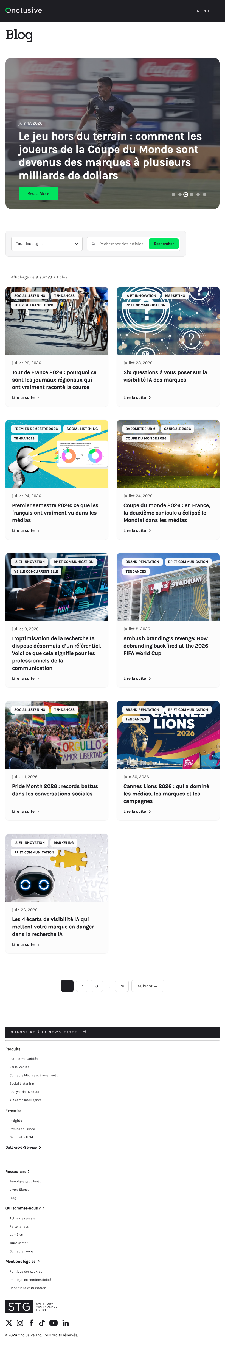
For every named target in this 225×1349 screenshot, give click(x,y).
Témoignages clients (25, 1181)
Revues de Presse (22, 1129)
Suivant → (148, 985)
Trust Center (18, 1243)
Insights (16, 1121)
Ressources (15, 1171)
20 (121, 985)
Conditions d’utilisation (28, 1288)
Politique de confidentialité (30, 1280)
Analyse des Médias (24, 1092)
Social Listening (22, 1083)
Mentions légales (20, 1261)
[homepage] (38, 11)
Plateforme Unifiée (24, 1059)
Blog (13, 1198)
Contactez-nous (21, 1251)
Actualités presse (22, 1218)
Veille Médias (19, 1067)
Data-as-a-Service (21, 1147)
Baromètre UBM (21, 1137)
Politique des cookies (26, 1271)
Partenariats (19, 1226)
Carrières (16, 1235)
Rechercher (164, 243)
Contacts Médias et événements (34, 1075)
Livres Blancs (19, 1190)
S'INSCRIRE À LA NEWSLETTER (45, 1032)
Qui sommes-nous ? (23, 1208)
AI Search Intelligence (25, 1100)
